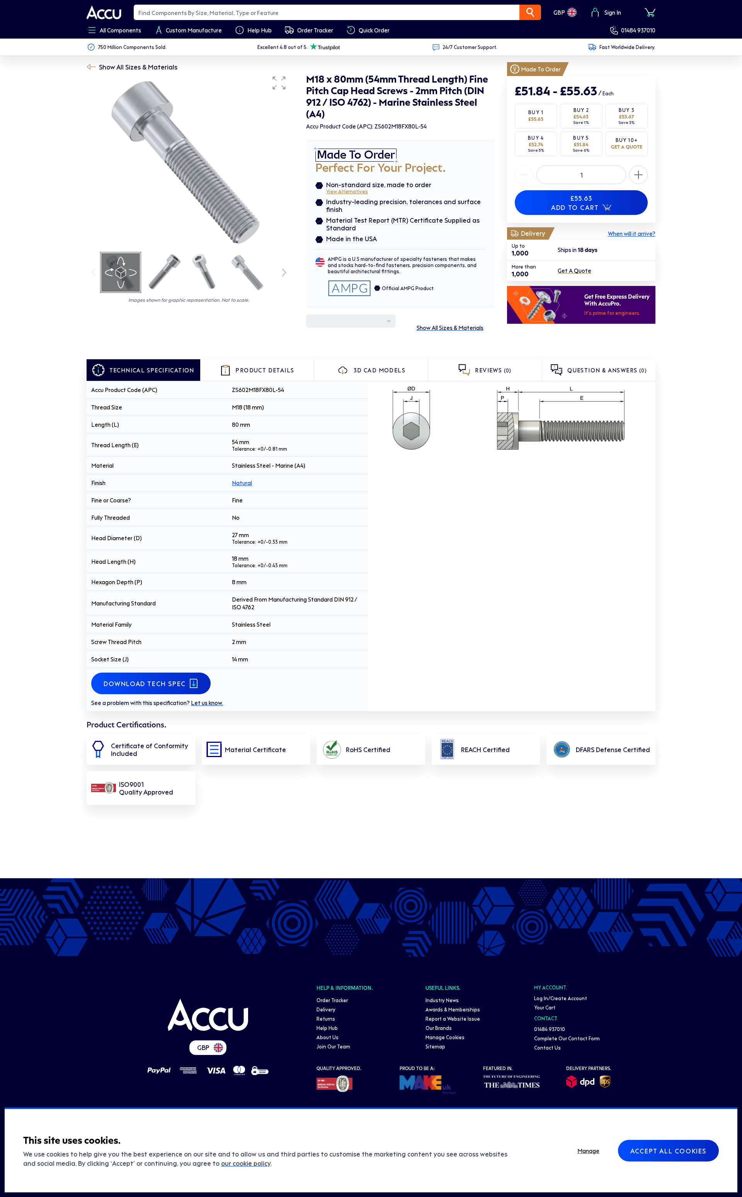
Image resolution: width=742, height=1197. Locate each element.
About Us (328, 1037)
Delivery (326, 1009)
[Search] (530, 12)
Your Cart (544, 1007)
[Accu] (104, 12)
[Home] (208, 1015)
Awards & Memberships (452, 1009)
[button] (279, 83)
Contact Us (547, 1047)
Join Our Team (333, 1046)
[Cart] (650, 12)
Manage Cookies (445, 1037)
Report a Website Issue (452, 1018)
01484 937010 (638, 30)
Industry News (442, 1000)
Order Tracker (332, 1000)
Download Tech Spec (145, 683)
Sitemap (435, 1046)
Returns (326, 1018)
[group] (189, 161)
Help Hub (327, 1028)
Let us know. (207, 702)
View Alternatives (347, 191)
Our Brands (438, 1028)
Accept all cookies (668, 1151)
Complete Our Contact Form (567, 1038)
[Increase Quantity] (524, 175)
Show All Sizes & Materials (138, 67)
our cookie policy (246, 1163)
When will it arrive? (631, 233)
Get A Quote (574, 270)
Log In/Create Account (560, 998)
